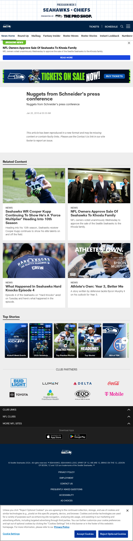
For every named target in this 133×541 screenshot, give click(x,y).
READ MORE (66, 57)
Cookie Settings (11, 533)
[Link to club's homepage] (7, 25)
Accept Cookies (85, 534)
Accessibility (66, 495)
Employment (66, 478)
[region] (66, 523)
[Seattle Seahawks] (66, 453)
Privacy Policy (66, 472)
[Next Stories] (124, 340)
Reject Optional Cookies (113, 534)
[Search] (122, 26)
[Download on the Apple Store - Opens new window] (54, 437)
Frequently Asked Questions (66, 489)
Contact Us (66, 483)
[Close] (129, 43)
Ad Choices (67, 500)
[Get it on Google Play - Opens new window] (77, 438)
